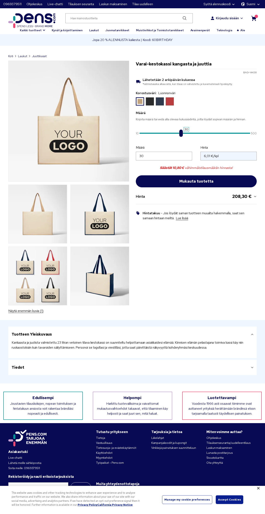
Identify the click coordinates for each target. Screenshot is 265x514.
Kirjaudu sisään (227, 18)
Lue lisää (182, 218)
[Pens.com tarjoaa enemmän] (27, 437)
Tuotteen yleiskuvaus (32, 334)
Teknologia (224, 30)
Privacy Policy (87, 505)
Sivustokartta (214, 458)
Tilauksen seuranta (81, 4)
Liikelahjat (157, 438)
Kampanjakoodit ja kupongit (169, 443)
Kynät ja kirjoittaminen (67, 30)
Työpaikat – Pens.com (110, 463)
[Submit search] (184, 18)
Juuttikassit (39, 56)
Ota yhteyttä (214, 463)
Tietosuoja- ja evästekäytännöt (116, 448)
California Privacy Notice (115, 505)
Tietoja (100, 438)
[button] (33, 28)
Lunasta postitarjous (219, 453)
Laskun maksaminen (113, 4)
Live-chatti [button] (55, 4)
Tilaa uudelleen (142, 4)
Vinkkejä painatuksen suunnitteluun (173, 448)
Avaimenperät (200, 30)
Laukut (94, 30)
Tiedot (18, 367)
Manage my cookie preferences (187, 499)
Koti (10, 56)
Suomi (251, 4)
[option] (140, 101)
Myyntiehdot (104, 458)
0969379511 (12, 4)
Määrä (140, 147)
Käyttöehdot (104, 453)
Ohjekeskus (34, 4)
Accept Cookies (229, 499)
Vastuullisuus (104, 443)
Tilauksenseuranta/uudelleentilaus (228, 443)
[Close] (258, 488)
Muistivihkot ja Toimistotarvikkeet (160, 30)
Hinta (204, 147)
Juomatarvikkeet (117, 30)
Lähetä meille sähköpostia (24, 463)
